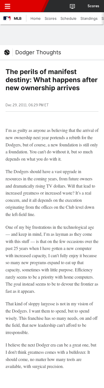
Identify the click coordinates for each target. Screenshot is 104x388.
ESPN (30, 6)
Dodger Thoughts (38, 52)
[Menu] (7, 6)
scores (93, 6)
